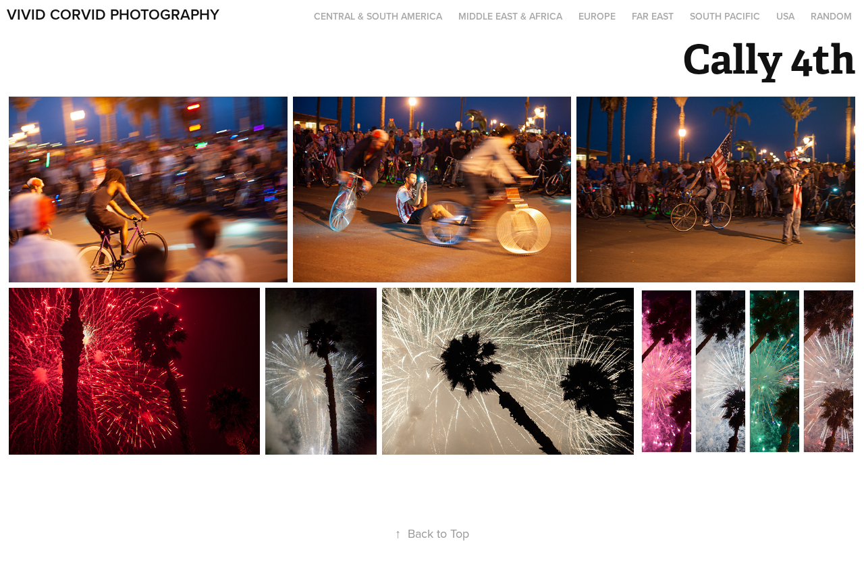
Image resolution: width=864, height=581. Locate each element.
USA (785, 16)
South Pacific (725, 16)
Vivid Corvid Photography (113, 14)
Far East (653, 16)
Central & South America (378, 16)
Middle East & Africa (510, 16)
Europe (597, 16)
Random (831, 16)
